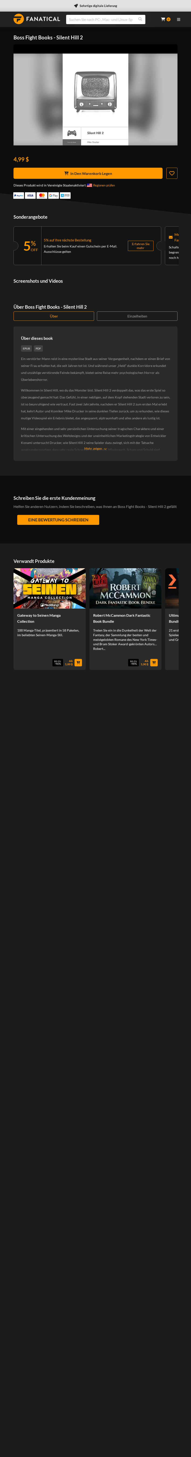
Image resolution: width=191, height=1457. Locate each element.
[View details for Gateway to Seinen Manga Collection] (50, 588)
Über (54, 316)
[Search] (140, 19)
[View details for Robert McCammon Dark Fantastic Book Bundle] (125, 588)
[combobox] (110, 19)
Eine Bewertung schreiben (58, 519)
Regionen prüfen (104, 185)
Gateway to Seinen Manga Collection (39, 618)
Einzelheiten (137, 316)
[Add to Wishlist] (171, 173)
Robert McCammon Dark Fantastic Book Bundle (121, 618)
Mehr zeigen (93, 448)
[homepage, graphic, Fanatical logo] (37, 19)
